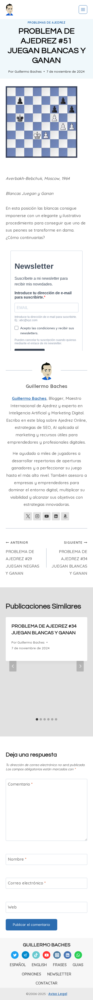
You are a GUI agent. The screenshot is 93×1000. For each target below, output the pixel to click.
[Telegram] (25, 955)
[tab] (37, 719)
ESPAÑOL (18, 964)
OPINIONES (31, 974)
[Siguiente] (80, 666)
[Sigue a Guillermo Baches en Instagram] (37, 516)
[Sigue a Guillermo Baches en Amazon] (65, 516)
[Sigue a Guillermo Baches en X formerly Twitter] (28, 516)
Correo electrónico (27, 882)
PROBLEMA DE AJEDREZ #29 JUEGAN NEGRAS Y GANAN (22, 558)
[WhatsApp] (78, 955)
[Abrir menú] (83, 9)
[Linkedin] (67, 955)
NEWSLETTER (59, 974)
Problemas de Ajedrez (47, 22)
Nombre (17, 859)
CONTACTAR (46, 983)
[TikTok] (36, 955)
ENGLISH (39, 964)
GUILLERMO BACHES (46, 945)
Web (12, 906)
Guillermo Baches (28, 71)
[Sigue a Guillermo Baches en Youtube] (46, 516)
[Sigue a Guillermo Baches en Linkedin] (56, 516)
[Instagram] (57, 955)
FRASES (60, 964)
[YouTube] (46, 955)
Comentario (20, 784)
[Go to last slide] (12, 666)
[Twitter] (15, 955)
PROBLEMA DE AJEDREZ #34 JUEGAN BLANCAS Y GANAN (69, 558)
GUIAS (77, 964)
